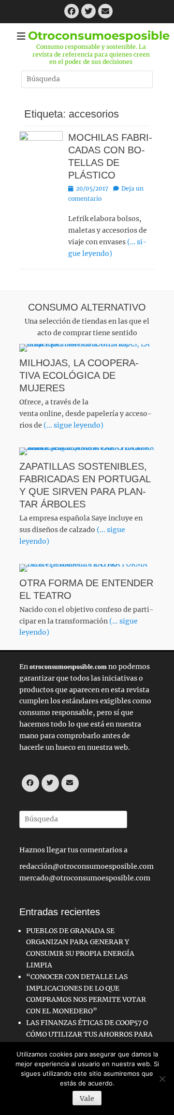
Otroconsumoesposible (99, 36)
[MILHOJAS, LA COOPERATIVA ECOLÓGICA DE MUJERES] (87, 348)
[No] (162, 1079)
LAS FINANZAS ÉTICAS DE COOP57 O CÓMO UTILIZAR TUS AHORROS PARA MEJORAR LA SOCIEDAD (89, 1034)
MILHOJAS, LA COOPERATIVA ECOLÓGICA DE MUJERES (79, 375)
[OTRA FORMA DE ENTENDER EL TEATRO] (87, 568)
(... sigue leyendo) (73, 425)
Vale (87, 1098)
